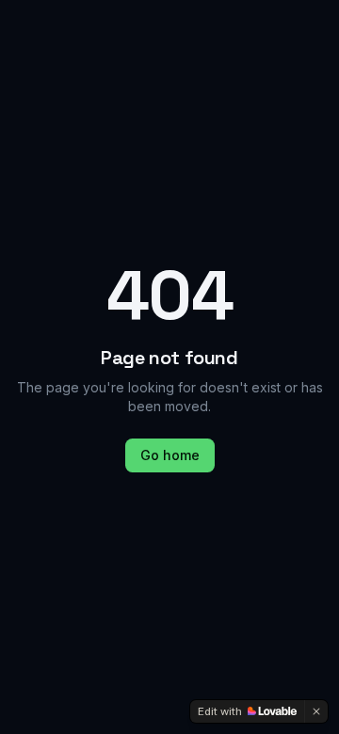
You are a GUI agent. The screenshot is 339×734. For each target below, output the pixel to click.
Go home (170, 455)
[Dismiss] (316, 711)
